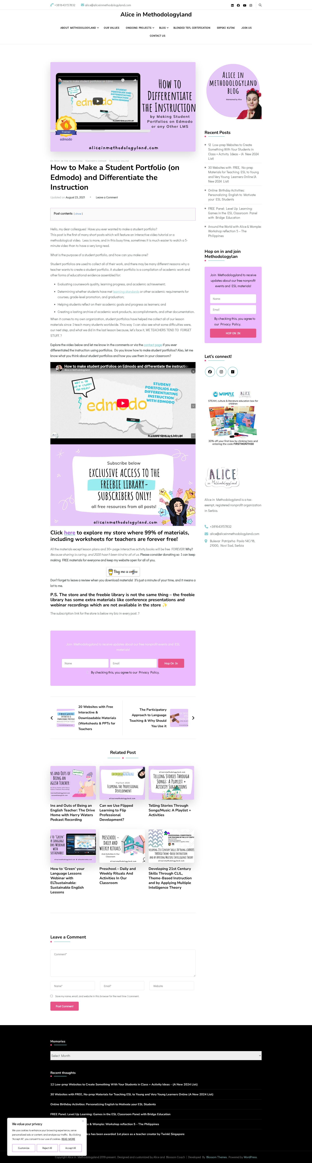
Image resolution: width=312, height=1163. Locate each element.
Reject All (47, 1148)
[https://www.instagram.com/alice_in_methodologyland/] (221, 372)
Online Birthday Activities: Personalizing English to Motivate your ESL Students (232, 194)
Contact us (157, 35)
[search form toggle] (260, 5)
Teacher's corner (96, 160)
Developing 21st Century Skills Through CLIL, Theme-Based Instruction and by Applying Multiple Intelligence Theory (170, 878)
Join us (246, 27)
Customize (23, 1148)
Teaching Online (119, 160)
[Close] (83, 1121)
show (78, 213)
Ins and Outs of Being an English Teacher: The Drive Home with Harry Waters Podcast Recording (72, 812)
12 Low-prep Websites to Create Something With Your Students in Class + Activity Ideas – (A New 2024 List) (233, 152)
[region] (47, 1137)
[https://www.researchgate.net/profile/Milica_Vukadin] (233, 372)
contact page (153, 345)
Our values (111, 27)
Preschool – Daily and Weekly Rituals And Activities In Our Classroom (117, 875)
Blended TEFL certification (192, 27)
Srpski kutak (226, 27)
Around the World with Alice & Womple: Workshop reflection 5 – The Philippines (234, 231)
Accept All (70, 1148)
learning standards (126, 291)
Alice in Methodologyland (156, 14)
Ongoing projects (138, 27)
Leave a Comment (107, 197)
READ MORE (68, 1139)
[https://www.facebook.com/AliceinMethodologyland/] (210, 372)
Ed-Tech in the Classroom (66, 160)
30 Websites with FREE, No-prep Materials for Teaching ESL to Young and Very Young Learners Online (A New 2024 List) (233, 174)
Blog (162, 27)
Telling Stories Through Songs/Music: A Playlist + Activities (170, 810)
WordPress (250, 1157)
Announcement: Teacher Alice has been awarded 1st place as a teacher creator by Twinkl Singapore (117, 1134)
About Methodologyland (78, 27)
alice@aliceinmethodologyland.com (234, 534)
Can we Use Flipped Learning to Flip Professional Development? (116, 812)
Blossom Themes (216, 1157)
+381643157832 (220, 526)
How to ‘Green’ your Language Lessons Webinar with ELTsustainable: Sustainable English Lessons (67, 880)
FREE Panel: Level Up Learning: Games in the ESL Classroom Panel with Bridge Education (232, 213)
